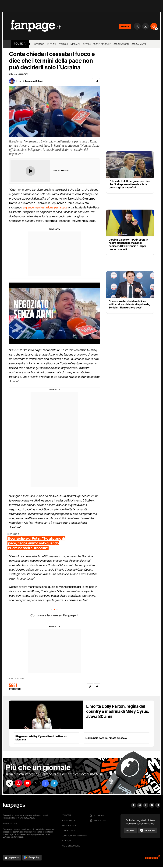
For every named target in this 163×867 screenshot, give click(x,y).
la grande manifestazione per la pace (45, 207)
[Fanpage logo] (32, 26)
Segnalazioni (68, 820)
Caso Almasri (138, 44)
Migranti (75, 44)
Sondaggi (39, 44)
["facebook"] (45, 783)
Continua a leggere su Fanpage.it (54, 615)
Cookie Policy (68, 830)
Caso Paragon (121, 44)
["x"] (36, 783)
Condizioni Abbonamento (74, 835)
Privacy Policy (69, 825)
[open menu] (7, 44)
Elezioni (51, 44)
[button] (97, 81)
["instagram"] (18, 783)
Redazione (67, 840)
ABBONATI (125, 26)
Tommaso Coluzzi (34, 81)
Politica (19, 43)
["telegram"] (54, 783)
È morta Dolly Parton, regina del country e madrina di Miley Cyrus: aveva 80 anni (117, 711)
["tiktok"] (9, 783)
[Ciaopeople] (152, 858)
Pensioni (63, 44)
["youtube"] (27, 783)
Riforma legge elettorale (97, 44)
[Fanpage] (14, 805)
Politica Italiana (16, 678)
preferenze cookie (71, 846)
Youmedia (66, 815)
